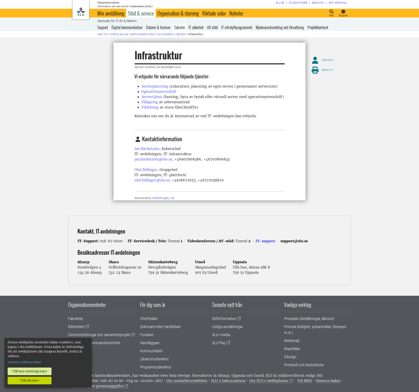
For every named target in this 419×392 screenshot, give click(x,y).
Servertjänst (151, 97)
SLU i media (221, 334)
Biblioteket (76, 326)
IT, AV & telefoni (165, 34)
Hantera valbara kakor (24, 362)
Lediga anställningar (227, 326)
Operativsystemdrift (158, 91)
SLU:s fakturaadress (228, 380)
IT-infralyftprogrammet (236, 27)
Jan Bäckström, (147, 148)
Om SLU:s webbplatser (268, 380)
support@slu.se (163, 198)
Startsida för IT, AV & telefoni (117, 21)
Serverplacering (154, 86)
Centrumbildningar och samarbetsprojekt (99, 334)
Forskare (146, 334)
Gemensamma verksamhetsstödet (94, 342)
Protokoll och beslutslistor (304, 365)
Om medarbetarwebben (187, 380)
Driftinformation (224, 318)
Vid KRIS (304, 380)
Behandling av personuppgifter (97, 386)
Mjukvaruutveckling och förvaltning (280, 27)
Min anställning (110, 13)
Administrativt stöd (142, 34)
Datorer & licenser (158, 27)
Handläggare (149, 342)
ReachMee (292, 348)
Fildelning (150, 107)
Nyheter (236, 13)
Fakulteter (75, 318)
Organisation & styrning (178, 13)
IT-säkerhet (196, 27)
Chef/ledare (149, 318)
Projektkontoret (317, 27)
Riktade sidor (214, 13)
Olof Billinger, (146, 169)
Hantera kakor (328, 380)
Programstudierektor (155, 367)
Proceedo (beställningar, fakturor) (309, 318)
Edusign (290, 356)
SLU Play (218, 342)
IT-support (265, 241)
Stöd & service (141, 13)
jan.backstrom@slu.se (153, 159)
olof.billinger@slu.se (152, 180)
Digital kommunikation (127, 27)
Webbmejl (291, 340)
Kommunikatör (151, 351)
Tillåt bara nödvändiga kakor (29, 371)
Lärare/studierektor (154, 359)
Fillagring (149, 102)
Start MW (102, 34)
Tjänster (179, 27)
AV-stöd (212, 27)
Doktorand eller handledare (160, 326)
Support (102, 27)
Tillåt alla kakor (29, 380)
